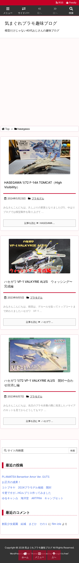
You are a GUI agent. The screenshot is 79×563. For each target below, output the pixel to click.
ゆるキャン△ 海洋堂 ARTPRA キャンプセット (32, 498)
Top (7, 128)
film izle (56, 523)
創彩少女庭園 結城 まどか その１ (25, 523)
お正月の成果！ (11, 482)
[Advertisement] (39, 79)
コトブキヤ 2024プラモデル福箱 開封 (26, 487)
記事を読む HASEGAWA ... (39, 223)
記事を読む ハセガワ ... (39, 322)
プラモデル (38, 198)
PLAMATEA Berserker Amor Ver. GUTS (25, 476)
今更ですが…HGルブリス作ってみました (26, 492)
